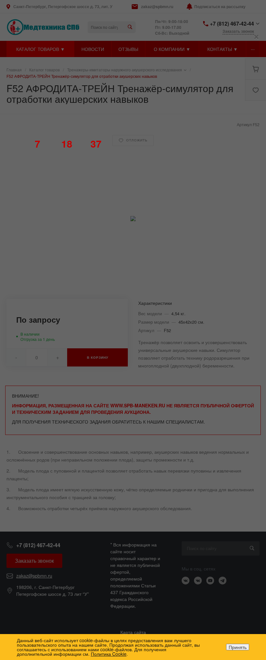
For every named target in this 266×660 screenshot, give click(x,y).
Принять (238, 647)
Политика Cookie (109, 654)
